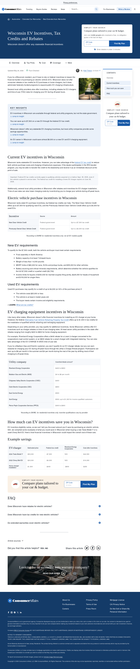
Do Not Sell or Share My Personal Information (120, 610)
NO (46, 548)
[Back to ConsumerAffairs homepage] (9, 19)
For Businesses (109, 9)
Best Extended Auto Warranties (54, 19)
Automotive (16, 19)
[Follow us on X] (18, 612)
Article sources (14, 540)
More (70, 62)
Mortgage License (117, 600)
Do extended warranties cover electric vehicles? (28, 522)
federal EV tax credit (83, 162)
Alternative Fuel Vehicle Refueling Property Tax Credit (47, 319)
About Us (66, 600)
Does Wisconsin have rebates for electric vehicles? (30, 506)
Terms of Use (91, 604)
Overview (15, 62)
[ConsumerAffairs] (11, 9)
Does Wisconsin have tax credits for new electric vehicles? (33, 514)
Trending (29, 9)
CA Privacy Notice (117, 604)
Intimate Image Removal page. (53, 657)
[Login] (134, 9)
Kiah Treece (87, 70)
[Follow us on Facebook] (8, 612)
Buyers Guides (41, 9)
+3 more (95, 70)
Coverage (57, 62)
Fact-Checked (34, 70)
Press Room (91, 608)
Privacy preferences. (70, 2)
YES (42, 548)
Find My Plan (119, 43)
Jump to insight (18, 116)
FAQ (108, 93)
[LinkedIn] (98, 548)
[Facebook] (92, 548)
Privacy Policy (92, 600)
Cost (44, 62)
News (63, 9)
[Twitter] (87, 548)
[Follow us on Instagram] (11, 612)
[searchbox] (84, 9)
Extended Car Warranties (32, 19)
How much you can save (115, 88)
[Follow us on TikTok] (15, 612)
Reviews (54, 9)
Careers (65, 608)
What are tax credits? (24, 305)
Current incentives (113, 83)
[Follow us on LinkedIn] (21, 612)
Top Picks (31, 62)
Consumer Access (21, 630)
